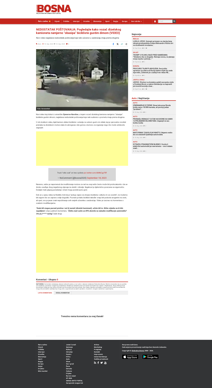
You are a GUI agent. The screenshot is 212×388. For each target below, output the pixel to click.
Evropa (124, 21)
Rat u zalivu (42, 345)
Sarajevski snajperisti (74, 383)
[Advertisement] (82, 148)
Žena (68, 366)
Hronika (86, 21)
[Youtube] (105, 363)
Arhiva (96, 345)
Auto (68, 359)
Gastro (68, 354)
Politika (66, 21)
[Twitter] (101, 363)
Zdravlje (69, 352)
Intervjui (76, 21)
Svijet (40, 366)
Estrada (69, 369)
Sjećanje (69, 347)
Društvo (41, 369)
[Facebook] (98, 363)
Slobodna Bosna (138, 351)
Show (68, 361)
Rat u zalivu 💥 (44, 21)
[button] (126, 51)
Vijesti (57, 21)
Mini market (42, 371)
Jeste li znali (71, 345)
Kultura (69, 349)
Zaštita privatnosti (101, 359)
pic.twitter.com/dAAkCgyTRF (95, 173)
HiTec (68, 357)
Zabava (69, 371)
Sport (107, 21)
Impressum (98, 354)
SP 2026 (69, 378)
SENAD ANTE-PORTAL (74, 381)
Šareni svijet (71, 376)
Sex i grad (70, 364)
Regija (115, 21)
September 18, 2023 (96, 178)
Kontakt (97, 352)
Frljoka (68, 373)
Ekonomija (97, 21)
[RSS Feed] (95, 363)
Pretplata (97, 349)
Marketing (98, 347)
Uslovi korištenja (100, 357)
